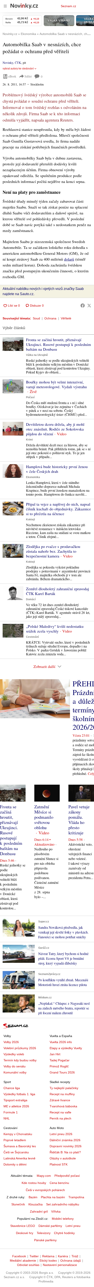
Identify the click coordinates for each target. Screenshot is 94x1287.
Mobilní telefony (63, 1218)
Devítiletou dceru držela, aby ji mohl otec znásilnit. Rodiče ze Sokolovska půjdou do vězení (55, 429)
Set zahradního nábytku (62, 1204)
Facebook (19, 1256)
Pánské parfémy (45, 1240)
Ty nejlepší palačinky (64, 1088)
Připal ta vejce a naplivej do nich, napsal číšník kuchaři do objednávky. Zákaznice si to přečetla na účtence (58, 508)
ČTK (18, 63)
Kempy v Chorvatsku (17, 1134)
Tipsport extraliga (15, 1100)
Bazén (33, 1197)
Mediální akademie (23, 1260)
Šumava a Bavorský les (19, 1146)
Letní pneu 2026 (61, 1134)
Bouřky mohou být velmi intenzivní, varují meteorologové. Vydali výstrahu (56, 384)
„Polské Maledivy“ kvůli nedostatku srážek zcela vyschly (55, 629)
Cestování (32, 636)
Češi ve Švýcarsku (16, 1152)
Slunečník (18, 1204)
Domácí (31, 599)
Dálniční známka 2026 (65, 1140)
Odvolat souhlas (28, 1265)
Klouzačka (35, 1204)
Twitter (34, 1256)
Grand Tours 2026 (62, 1072)
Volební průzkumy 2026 (19, 1048)
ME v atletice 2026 (16, 1106)
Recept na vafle (60, 1112)
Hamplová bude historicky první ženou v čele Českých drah (57, 469)
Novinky (8, 63)
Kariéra (63, 1256)
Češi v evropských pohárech (45, 1190)
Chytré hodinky (64, 1233)
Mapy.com (44, 1175)
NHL (6, 1118)
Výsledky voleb (13, 1054)
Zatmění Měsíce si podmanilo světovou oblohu (43, 817)
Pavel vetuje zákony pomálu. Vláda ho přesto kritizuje (79, 820)
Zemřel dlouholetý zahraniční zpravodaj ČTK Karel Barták (57, 591)
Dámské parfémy (50, 1226)
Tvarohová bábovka (63, 1106)
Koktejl (30, 519)
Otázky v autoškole (63, 1158)
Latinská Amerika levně (19, 1158)
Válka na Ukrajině (37, 355)
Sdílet (28, 76)
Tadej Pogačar (60, 1060)
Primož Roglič (59, 1066)
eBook (12, 76)
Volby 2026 (11, 1042)
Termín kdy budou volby (20, 1060)
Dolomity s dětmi (14, 1164)
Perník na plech (60, 1118)
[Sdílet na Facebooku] (82, 305)
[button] (13, 344)
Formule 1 (10, 1112)
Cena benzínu (59, 1183)
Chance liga (11, 1088)
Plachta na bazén (53, 1197)
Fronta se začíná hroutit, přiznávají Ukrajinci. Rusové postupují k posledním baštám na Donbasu (58, 344)
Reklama (48, 1256)
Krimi (29, 439)
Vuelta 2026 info (61, 1042)
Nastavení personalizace (60, 1265)
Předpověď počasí (67, 1175)
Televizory (43, 1233)
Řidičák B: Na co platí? (65, 1152)
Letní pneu (73, 1226)
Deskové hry (24, 1233)
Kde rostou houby (34, 1183)
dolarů (69, 259)
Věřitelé (66, 318)
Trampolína (76, 1197)
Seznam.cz (68, 6)
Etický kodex (48, 1260)
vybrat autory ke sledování (18, 68)
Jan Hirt (55, 1054)
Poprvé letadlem (14, 1140)
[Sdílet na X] (89, 305)
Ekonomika (33, 477)
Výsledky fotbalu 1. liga (19, 1094)
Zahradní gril (39, 1211)
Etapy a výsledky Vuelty (66, 1048)
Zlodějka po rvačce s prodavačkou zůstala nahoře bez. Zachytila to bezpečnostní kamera (53, 551)
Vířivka (56, 1211)
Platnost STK (59, 1164)
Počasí (30, 397)
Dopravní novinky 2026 (66, 1146)
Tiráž (74, 1256)
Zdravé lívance (60, 1100)
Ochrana (50, 318)
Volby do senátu (14, 1066)
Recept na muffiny (62, 1094)
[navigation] (5, 6)
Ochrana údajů (70, 1260)
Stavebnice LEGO (22, 1226)
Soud (36, 318)
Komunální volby (14, 1072)
